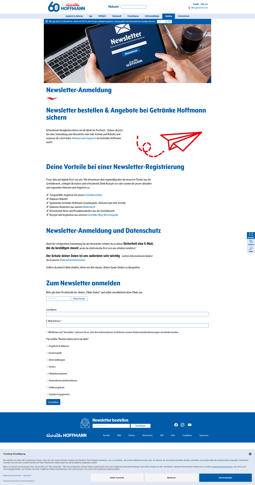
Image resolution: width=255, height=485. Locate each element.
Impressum (204, 435)
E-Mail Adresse (53, 321)
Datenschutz (148, 435)
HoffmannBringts (152, 16)
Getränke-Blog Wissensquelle (103, 215)
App (90, 16)
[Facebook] (176, 424)
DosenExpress (133, 16)
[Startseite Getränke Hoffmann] (66, 6)
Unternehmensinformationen (63, 380)
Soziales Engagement (59, 394)
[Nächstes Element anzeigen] (202, 53)
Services (168, 16)
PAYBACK (102, 16)
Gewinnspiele (55, 353)
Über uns (204, 4)
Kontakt (196, 4)
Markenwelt (89, 207)
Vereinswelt (116, 16)
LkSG (173, 435)
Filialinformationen (58, 373)
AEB (161, 435)
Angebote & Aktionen (74, 16)
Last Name (51, 309)
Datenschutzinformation (72, 260)
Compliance (187, 435)
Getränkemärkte (93, 195)
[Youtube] (189, 424)
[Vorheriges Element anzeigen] (52, 53)
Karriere (132, 435)
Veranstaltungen (57, 359)
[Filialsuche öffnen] (133, 6)
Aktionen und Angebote (84, 138)
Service (52, 366)
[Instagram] (182, 424)
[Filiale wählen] (189, 8)
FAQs (119, 435)
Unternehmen (183, 16)
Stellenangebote (56, 387)
